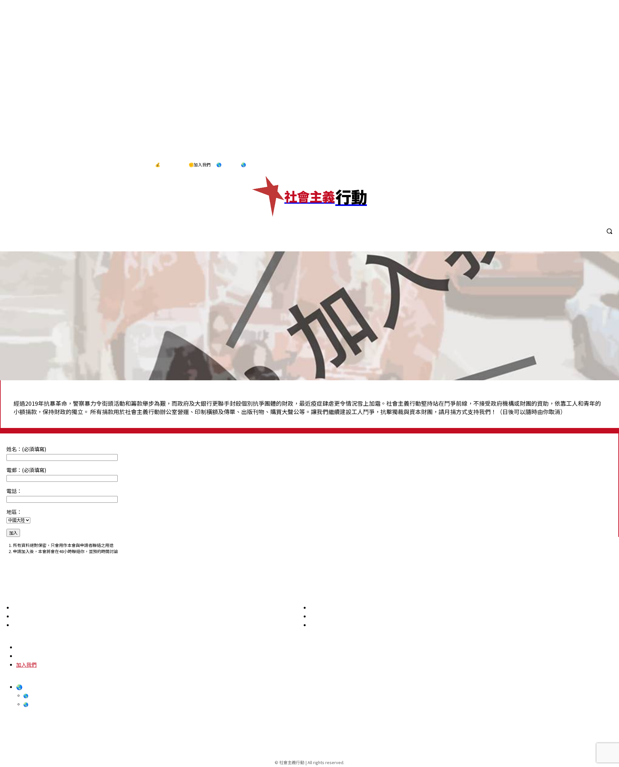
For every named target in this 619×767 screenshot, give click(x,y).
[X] (606, 165)
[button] (609, 231)
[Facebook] (566, 165)
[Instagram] (579, 165)
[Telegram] (592, 165)
